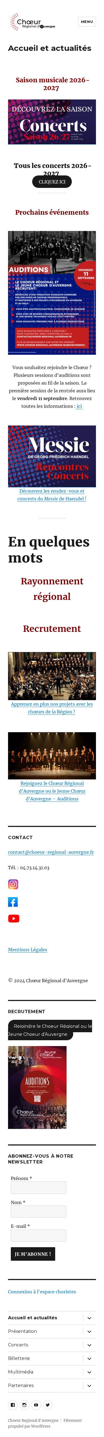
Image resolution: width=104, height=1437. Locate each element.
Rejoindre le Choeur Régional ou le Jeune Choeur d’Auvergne (50, 1030)
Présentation (22, 1331)
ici (79, 406)
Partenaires (21, 1385)
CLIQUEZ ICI (52, 182)
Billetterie (19, 1358)
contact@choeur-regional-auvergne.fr (51, 852)
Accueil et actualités (32, 1317)
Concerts (18, 1344)
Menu (87, 21)
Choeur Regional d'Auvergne (33, 1420)
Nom (18, 1202)
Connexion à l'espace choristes (42, 1291)
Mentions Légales (27, 949)
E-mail (20, 1226)
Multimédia (20, 1372)
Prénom (21, 1178)
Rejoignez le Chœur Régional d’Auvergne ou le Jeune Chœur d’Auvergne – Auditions (52, 791)
